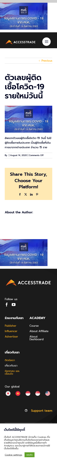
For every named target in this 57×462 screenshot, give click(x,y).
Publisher (10, 326)
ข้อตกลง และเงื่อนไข (12, 372)
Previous (46, 61)
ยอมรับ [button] (29, 454)
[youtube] (14, 304)
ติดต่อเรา (10, 360)
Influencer (11, 331)
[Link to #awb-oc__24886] (46, 41)
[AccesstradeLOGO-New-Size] (20, 40)
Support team (41, 410)
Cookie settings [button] (13, 454)
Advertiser (11, 336)
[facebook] (7, 304)
